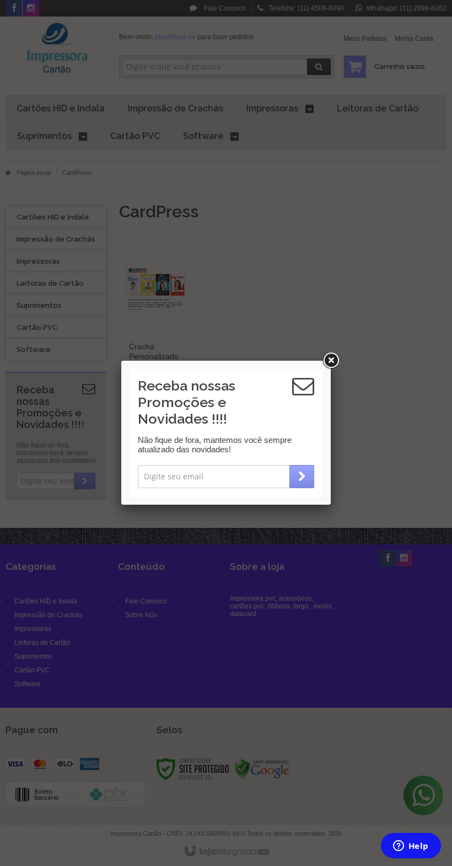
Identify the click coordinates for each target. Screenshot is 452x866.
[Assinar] (301, 476)
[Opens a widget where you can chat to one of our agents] (410, 846)
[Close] (331, 361)
